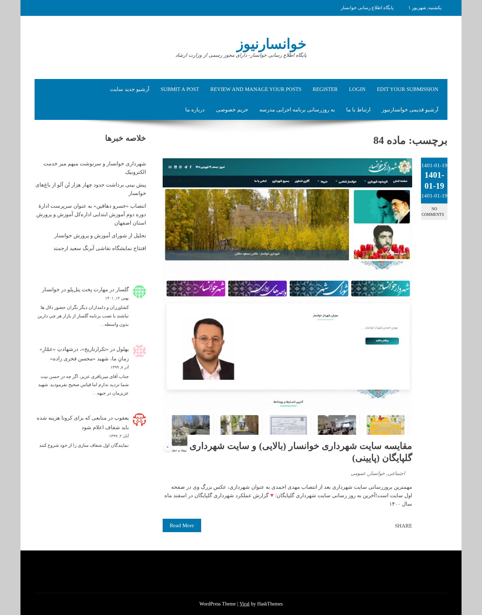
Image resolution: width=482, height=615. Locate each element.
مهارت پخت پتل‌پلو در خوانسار (75, 289)
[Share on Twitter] (380, 526)
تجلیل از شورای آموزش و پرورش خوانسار (100, 235)
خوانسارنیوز (272, 44)
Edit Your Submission (407, 89)
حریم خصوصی (232, 109)
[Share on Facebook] (387, 526)
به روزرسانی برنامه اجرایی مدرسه (297, 109)
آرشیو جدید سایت (129, 89)
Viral (244, 604)
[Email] (364, 526)
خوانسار (376, 473)
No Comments (433, 211)
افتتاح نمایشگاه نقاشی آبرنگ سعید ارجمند (99, 248)
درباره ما (195, 109)
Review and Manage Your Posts (255, 89)
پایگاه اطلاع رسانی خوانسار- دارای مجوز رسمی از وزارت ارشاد (241, 55)
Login (357, 89)
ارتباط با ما (358, 109)
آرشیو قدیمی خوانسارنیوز (410, 109)
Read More (182, 525)
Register (325, 89)
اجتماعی (396, 473)
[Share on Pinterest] (372, 526)
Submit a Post (180, 89)
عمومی (358, 473)
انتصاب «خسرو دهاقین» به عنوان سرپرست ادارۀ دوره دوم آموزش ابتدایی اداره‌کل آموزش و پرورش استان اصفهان (91, 214)
